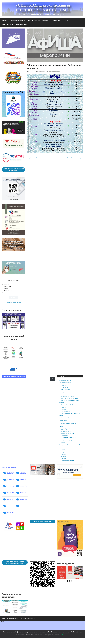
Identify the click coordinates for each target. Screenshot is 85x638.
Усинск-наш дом (7, 24)
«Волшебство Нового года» (74, 158)
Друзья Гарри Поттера (67, 429)
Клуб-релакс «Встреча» (34, 158)
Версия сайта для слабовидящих (15, 376)
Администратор (41, 71)
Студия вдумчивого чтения (68, 437)
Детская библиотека (65, 382)
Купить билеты (21, 24)
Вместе (63, 449)
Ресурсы (56, 20)
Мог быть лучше (8, 290)
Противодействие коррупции (38, 20)
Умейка (63, 442)
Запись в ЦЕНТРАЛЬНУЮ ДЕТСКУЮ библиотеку (13, 169)
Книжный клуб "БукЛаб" (67, 396)
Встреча (63, 454)
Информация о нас (17, 20)
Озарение (63, 456)
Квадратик (64, 392)
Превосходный (8, 286)
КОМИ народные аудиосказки (69, 398)
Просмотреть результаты (13, 302)
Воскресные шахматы (67, 452)
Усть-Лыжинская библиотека (69, 423)
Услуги (65, 20)
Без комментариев (9, 293)
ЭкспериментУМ (65, 418)
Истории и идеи (65, 389)
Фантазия (63, 409)
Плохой (6, 288)
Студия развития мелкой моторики (71, 407)
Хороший (6, 284)
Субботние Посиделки (67, 460)
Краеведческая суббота (67, 433)
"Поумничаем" (65, 385)
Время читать (64, 387)
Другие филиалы (64, 420)
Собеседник (64, 435)
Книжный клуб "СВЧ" (67, 431)
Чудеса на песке (65, 411)
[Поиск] (52, 379)
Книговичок (64, 394)
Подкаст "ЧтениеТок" (67, 405)
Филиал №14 (63, 426)
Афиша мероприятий (55, 71)
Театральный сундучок (67, 440)
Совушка (63, 458)
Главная (4, 20)
